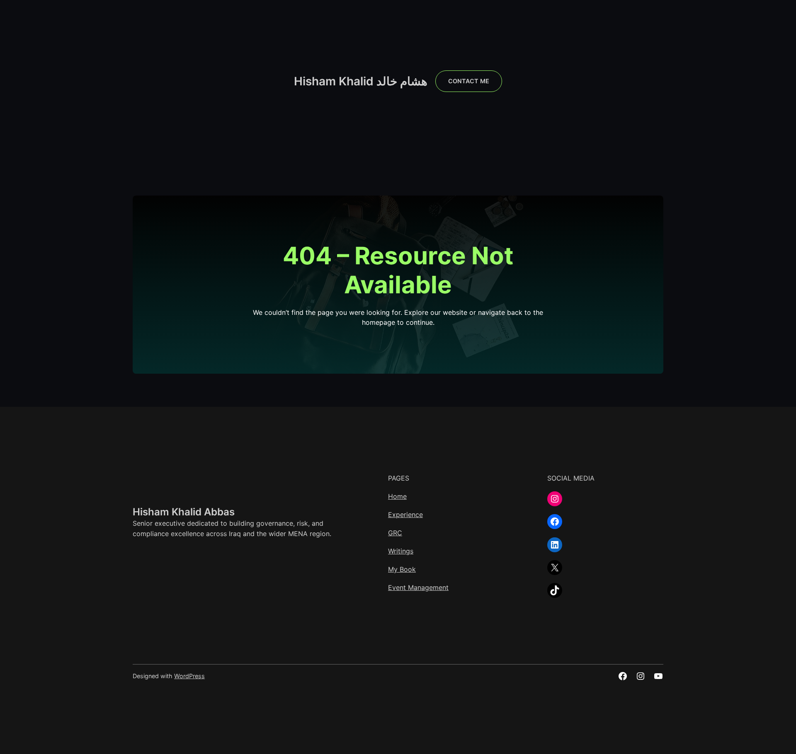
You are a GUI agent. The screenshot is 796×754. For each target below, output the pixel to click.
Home (397, 496)
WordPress (189, 675)
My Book (402, 569)
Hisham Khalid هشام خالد (360, 81)
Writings (400, 551)
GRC (395, 533)
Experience (405, 514)
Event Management (418, 587)
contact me (468, 81)
